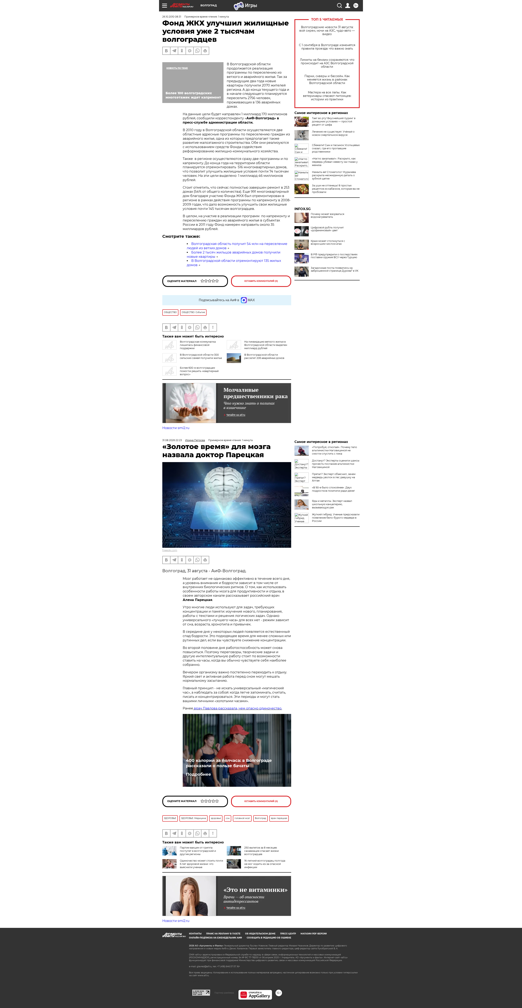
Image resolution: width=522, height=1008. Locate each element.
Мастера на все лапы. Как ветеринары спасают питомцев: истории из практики (327, 96)
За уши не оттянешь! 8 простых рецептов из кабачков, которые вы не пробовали (335, 189)
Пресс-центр (288, 933)
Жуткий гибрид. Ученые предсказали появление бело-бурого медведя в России (335, 517)
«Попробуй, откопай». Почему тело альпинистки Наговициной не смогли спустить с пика (334, 450)
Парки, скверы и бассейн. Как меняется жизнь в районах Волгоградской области (327, 79)
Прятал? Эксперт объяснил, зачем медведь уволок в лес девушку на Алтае (333, 477)
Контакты (195, 933)
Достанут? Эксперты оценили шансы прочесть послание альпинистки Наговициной (335, 464)
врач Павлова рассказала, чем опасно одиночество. (237, 708)
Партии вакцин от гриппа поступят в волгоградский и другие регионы (198, 851)
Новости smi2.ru (175, 428)
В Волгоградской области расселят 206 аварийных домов (264, 356)
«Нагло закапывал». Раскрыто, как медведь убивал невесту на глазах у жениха (335, 162)
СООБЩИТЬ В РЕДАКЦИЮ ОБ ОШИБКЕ (269, 937)
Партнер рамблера (224, 992)
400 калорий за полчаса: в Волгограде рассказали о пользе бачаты (229, 763)
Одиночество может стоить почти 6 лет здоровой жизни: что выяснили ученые (201, 864)
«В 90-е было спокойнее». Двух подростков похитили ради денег (333, 489)
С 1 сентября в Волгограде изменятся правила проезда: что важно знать (327, 46)
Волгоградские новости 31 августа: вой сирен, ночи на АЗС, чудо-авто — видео (327, 30)
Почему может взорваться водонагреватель (327, 215)
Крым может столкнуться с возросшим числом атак (328, 242)
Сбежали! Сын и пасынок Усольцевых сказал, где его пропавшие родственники (336, 148)
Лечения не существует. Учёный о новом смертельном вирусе (333, 133)
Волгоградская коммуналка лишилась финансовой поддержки (198, 345)
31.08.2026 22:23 (172, 440)
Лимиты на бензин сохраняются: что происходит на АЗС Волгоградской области (327, 63)
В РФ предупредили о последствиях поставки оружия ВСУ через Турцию (334, 256)
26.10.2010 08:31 (171, 16)
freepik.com (169, 550)
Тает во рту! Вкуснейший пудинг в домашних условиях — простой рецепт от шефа (333, 121)
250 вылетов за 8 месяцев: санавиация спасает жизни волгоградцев (261, 851)
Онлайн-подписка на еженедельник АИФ (215, 937)
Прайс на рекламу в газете (223, 933)
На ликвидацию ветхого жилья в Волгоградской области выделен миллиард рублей (265, 345)
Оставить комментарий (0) (261, 281)
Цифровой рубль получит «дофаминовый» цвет (327, 229)
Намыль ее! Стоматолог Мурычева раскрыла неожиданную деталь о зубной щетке (334, 175)
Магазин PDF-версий (314, 933)
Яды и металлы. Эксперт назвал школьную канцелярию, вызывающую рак (332, 504)
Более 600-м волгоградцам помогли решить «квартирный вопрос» (199, 371)
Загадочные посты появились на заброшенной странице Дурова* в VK (334, 269)
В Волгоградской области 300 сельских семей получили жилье (201, 356)
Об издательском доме (260, 933)
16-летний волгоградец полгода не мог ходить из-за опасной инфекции (264, 864)
